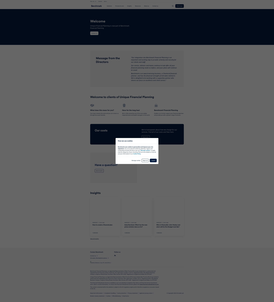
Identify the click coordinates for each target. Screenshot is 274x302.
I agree (153, 160)
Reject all (145, 160)
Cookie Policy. (137, 154)
